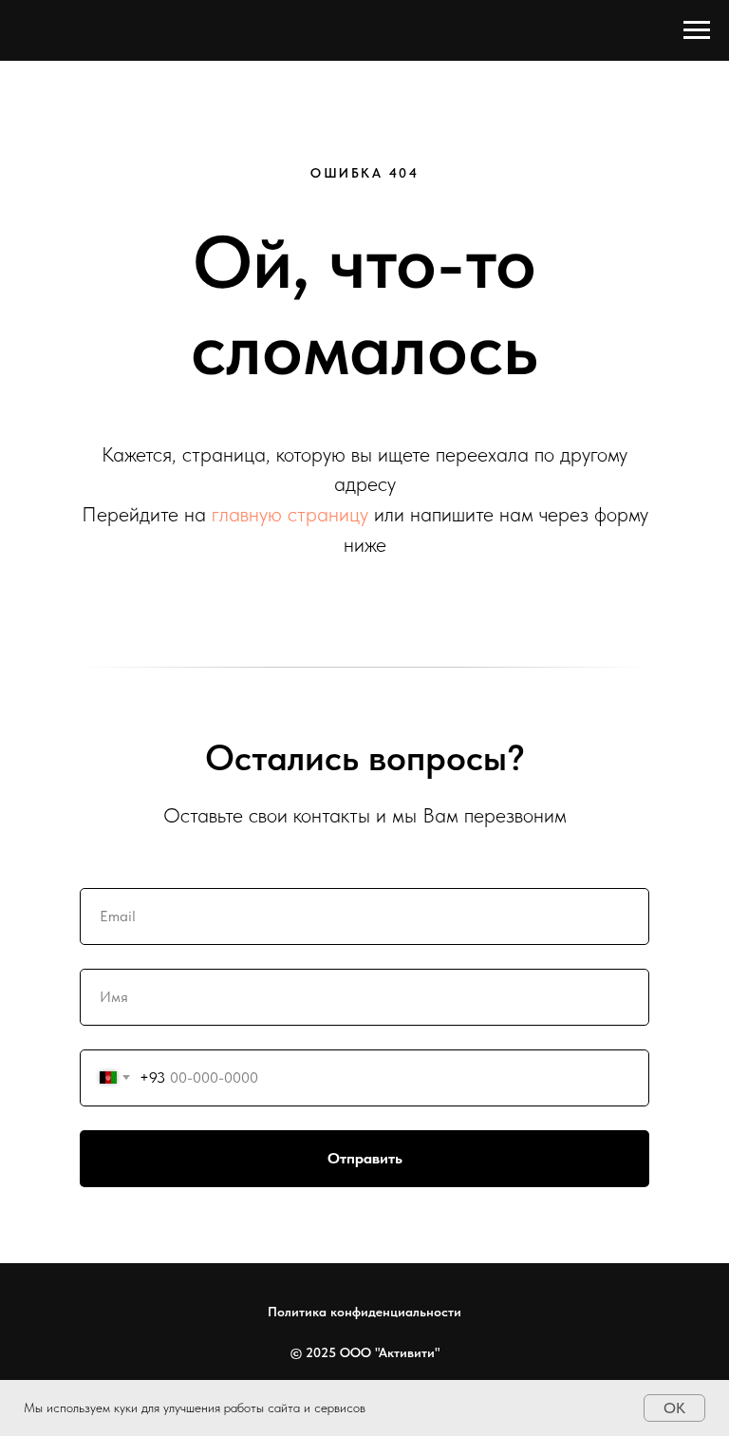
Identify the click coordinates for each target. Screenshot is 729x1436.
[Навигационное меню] (696, 30)
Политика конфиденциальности (364, 1311)
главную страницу (290, 513)
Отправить (364, 1158)
